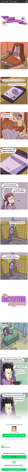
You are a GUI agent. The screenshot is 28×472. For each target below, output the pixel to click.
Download (14, 457)
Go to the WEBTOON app (14, 469)
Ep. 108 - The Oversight (10, 1)
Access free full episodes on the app (14, 435)
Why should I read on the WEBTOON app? (14, 439)
